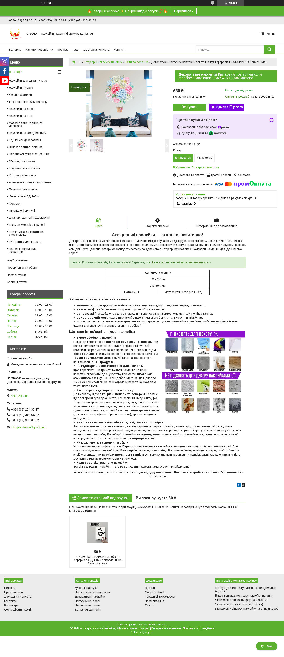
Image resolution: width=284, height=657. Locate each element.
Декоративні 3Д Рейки (24, 196)
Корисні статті (17, 282)
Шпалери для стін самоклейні (29, 217)
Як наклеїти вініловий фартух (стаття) (241, 600)
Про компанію (13, 592)
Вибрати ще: (196, 167)
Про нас (62, 49)
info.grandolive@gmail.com (28, 427)
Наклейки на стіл (20, 116)
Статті (149, 605)
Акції (76, 49)
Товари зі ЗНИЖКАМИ (160, 596)
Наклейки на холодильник (92, 592)
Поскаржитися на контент (166, 628)
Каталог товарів (36, 49)
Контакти (120, 49)
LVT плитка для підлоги (25, 241)
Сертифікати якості (17, 609)
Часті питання (16, 275)
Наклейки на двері (21, 108)
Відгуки (150, 588)
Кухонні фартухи (20, 94)
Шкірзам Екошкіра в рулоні (27, 224)
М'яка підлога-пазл (22, 161)
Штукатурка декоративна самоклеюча (26, 233)
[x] (243, 485)
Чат (269, 646)
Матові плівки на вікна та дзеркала (26, 124)
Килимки (14, 203)
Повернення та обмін (22, 267)
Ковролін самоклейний (24, 168)
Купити (192, 107)
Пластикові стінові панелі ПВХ (29, 154)
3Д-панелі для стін (88, 609)
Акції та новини (17, 260)
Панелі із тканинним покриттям (23, 250)
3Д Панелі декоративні (25, 140)
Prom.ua (162, 624)
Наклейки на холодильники (27, 133)
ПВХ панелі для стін (22, 210)
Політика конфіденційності (199, 628)
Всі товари (14, 72)
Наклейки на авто (21, 87)
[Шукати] (269, 49)
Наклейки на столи (87, 605)
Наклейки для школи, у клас (28, 80)
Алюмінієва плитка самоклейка (30, 182)
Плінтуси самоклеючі (23, 189)
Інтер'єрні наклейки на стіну (103, 62)
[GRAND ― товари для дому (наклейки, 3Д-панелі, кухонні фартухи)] (15, 33)
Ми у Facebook (155, 592)
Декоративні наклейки (90, 596)
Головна (15, 49)
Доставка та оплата (17, 596)
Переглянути (183, 11)
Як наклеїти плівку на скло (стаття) (239, 604)
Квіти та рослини (136, 62)
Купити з (221, 107)
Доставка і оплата (96, 49)
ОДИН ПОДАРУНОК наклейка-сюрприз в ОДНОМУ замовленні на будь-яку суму (97, 560)
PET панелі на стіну (22, 175)
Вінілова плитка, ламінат (25, 147)
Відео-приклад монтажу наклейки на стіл (243, 595)
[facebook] (239, 485)
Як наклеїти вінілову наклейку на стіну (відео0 (246, 608)
